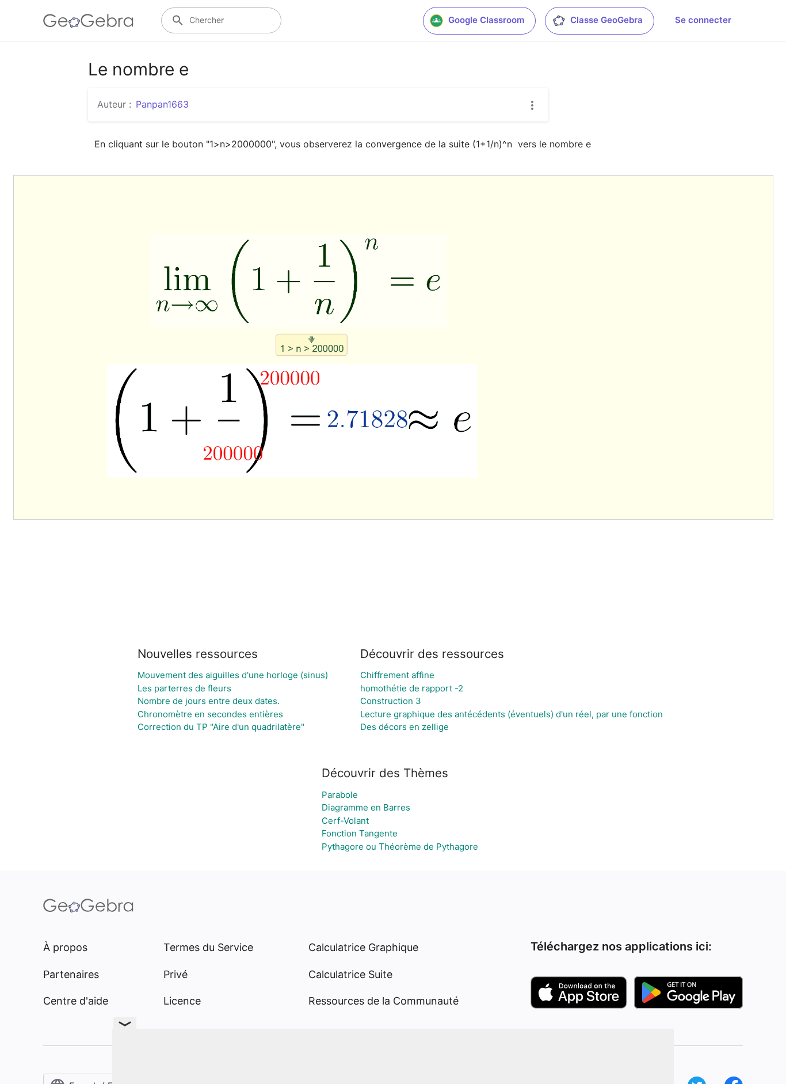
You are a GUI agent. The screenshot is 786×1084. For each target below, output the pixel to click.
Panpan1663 (162, 104)
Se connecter (703, 19)
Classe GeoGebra (606, 19)
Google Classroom (486, 19)
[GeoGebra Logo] (88, 21)
